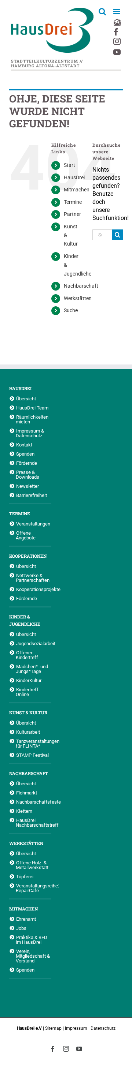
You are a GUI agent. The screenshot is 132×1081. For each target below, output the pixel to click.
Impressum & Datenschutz (30, 433)
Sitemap (53, 1028)
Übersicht (26, 398)
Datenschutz (103, 1028)
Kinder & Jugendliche (24, 620)
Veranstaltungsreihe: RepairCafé (33, 888)
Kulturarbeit (28, 731)
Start (69, 165)
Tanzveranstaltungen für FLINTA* (33, 743)
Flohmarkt (26, 792)
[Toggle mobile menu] (117, 11)
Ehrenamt (26, 918)
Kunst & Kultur (28, 712)
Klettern (24, 810)
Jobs (21, 928)
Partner (72, 214)
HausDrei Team (32, 407)
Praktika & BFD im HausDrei (31, 940)
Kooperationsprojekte (33, 589)
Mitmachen (76, 189)
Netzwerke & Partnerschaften (33, 578)
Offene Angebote (26, 535)
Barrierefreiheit (31, 495)
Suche (71, 310)
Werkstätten (78, 298)
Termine (73, 202)
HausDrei (74, 177)
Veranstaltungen (33, 523)
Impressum (76, 1028)
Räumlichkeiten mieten (32, 419)
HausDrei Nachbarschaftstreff (33, 822)
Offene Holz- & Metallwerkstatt (32, 865)
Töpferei (24, 876)
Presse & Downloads (27, 474)
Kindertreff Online (27, 692)
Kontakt (24, 444)
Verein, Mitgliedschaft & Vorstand (33, 956)
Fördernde (26, 462)
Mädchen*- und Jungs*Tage (32, 669)
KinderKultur (28, 680)
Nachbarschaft (81, 286)
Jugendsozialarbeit (33, 643)
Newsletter (27, 486)
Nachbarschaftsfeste (33, 801)
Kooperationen (28, 556)
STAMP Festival (32, 755)
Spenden (25, 453)
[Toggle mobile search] (102, 11)
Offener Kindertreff (27, 655)
